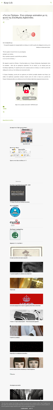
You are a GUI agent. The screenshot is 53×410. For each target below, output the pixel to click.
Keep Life (8, 2)
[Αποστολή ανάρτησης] (3, 107)
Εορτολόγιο (18, 181)
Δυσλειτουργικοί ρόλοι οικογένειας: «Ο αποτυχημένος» (22, 369)
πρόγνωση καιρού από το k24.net (20, 157)
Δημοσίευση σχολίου (8, 120)
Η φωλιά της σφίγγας (15, 337)
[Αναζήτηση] (14, 2)
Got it (31, 408)
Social (4, 108)
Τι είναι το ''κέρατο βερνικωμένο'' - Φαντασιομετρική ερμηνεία (24, 321)
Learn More (24, 408)
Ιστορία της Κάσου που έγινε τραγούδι (18, 257)
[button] (3, 22)
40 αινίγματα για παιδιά (15, 385)
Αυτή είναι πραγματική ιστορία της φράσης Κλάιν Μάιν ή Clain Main (25, 305)
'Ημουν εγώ (12, 289)
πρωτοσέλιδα (26, 144)
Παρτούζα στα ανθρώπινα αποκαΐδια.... (19, 353)
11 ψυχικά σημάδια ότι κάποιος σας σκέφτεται (20, 273)
